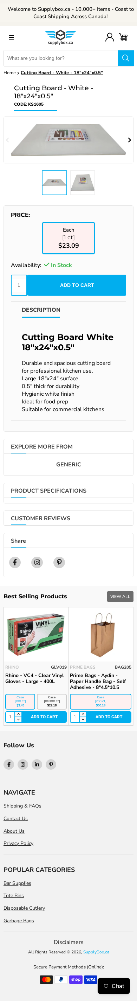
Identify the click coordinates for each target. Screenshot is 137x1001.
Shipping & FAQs (22, 806)
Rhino (12, 667)
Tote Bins (14, 895)
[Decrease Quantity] (17, 719)
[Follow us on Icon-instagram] (23, 764)
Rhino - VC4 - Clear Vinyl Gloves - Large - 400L (34, 678)
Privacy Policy (18, 843)
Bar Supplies (17, 883)
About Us (14, 831)
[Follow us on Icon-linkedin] (37, 764)
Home (10, 73)
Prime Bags (83, 667)
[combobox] (61, 58)
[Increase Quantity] (17, 715)
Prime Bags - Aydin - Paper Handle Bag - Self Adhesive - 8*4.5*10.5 (98, 681)
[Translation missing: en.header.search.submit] (126, 58)
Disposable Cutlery (24, 908)
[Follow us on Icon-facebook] (9, 764)
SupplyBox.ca (96, 952)
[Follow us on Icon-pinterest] (51, 764)
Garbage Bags (19, 920)
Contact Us (16, 818)
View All (120, 596)
